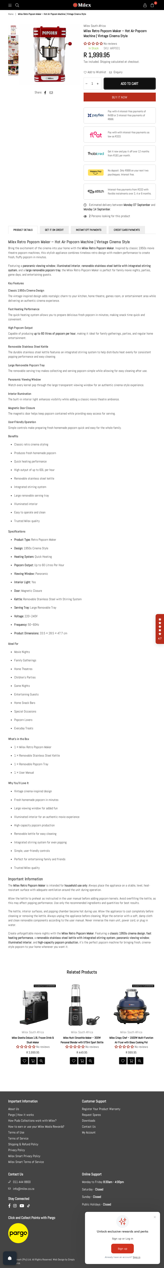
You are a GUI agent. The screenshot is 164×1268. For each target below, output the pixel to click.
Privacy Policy (16, 1150)
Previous (22, 54)
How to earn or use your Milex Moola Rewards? (36, 1126)
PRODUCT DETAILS (23, 230)
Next (77, 54)
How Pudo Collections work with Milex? (32, 1120)
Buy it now (119, 97)
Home (10, 14)
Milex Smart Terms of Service (26, 1162)
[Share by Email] (51, 92)
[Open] (10, 1258)
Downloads (88, 1120)
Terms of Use (16, 1132)
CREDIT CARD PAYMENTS (127, 230)
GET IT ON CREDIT (54, 230)
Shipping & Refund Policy (23, 1144)
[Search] (17, 5)
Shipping (105, 62)
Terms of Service (18, 1138)
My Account (89, 1132)
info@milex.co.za (23, 1189)
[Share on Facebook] (45, 92)
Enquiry (117, 72)
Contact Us (89, 1126)
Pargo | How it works (21, 1115)
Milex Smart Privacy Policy (24, 1156)
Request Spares (91, 1115)
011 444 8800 (22, 1182)
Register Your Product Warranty (101, 1109)
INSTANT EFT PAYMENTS (88, 230)
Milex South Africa (95, 26)
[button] (94, 43)
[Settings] (145, 5)
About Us (13, 1109)
